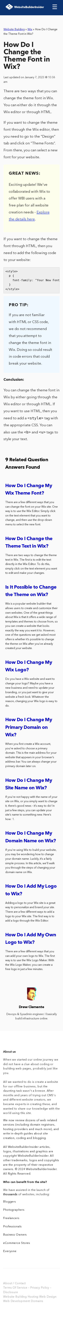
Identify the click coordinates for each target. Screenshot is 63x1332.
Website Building (14, 29)
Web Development (16, 1301)
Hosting (33, 1297)
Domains (37, 1301)
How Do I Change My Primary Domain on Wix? (28, 727)
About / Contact (14, 1283)
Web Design (48, 1297)
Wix (29, 29)
